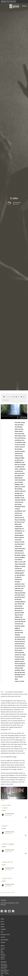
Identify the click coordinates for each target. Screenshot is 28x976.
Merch (2, 949)
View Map (3, 904)
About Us (3, 954)
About (2, 926)
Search (3, 942)
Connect (3, 929)
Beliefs (2, 957)
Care (2, 975)
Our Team (3, 956)
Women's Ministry (5, 970)
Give (2, 932)
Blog (2, 951)
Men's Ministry (4, 972)
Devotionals (4, 940)
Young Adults (4, 967)
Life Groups (3, 969)
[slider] (9, 397)
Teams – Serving (5, 973)
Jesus (2, 921)
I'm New (3, 948)
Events (3, 937)
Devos (2, 952)
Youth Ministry (4, 965)
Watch (2, 924)
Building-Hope (5, 934)
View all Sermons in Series (7, 892)
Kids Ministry (4, 964)
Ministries (3, 962)
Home (2, 919)
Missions (3, 959)
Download (6, 400)
